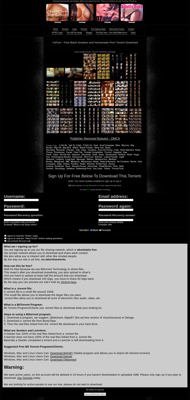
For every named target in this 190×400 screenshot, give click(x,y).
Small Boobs (105, 166)
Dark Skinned (127, 150)
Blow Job (99, 148)
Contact (131, 29)
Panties (74, 164)
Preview (84, 29)
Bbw (118, 145)
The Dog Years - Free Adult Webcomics (111, 33)
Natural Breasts (107, 161)
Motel (96, 161)
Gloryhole (86, 154)
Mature (90, 159)
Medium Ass (101, 159)
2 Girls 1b (87, 145)
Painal (66, 164)
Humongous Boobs (61, 157)
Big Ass (125, 145)
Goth (94, 154)
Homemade (111, 154)
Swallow (70, 168)
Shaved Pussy (79, 166)
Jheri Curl (88, 157)
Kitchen (98, 157)
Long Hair (70, 159)
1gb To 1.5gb (75, 145)
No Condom (123, 161)
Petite (82, 164)
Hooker (122, 154)
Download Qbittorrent (63, 359)
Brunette (60, 150)
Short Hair (92, 166)
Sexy (67, 166)
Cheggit (89, 33)
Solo (115, 166)
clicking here (68, 282)
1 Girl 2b (63, 145)
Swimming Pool (83, 168)
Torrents (65, 29)
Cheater (70, 150)
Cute (116, 150)
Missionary (86, 161)
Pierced (90, 164)
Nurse (133, 161)
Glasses (76, 154)
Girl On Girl (65, 154)
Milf (67, 161)
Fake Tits (78, 152)
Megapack (59, 161)
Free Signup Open (98, 29)
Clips (83, 150)
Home (55, 29)
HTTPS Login (57, 33)
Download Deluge (61, 356)
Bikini (75, 148)
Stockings (60, 168)
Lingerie (60, 159)
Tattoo (107, 168)
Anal (95, 145)
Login (74, 29)
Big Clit (57, 148)
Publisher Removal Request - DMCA (95, 138)
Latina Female (111, 157)
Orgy (59, 164)
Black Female (86, 148)
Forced (108, 152)
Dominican (59, 152)
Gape (55, 154)
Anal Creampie (107, 145)
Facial (69, 152)
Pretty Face (101, 164)
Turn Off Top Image (74, 33)
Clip (78, 150)
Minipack (75, 161)
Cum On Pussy (105, 150)
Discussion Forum (116, 29)
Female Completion (93, 152)
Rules (133, 33)
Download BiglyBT (61, 353)
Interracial (77, 157)
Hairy (101, 154)
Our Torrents (25, 377)
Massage (81, 159)
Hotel (129, 154)
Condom (92, 150)
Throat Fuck (118, 168)
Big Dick (67, 148)
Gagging (117, 152)
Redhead (59, 166)
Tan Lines (97, 168)
